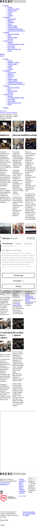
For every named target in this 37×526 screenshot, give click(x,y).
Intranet (2, 54)
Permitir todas (18, 275)
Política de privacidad (29, 512)
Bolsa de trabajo (12, 37)
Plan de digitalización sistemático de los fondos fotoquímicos (30, 298)
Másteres (10, 20)
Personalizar (17, 281)
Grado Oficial (12, 19)
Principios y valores (13, 9)
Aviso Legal (26, 512)
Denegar (18, 286)
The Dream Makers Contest (16, 44)
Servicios (10, 39)
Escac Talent (11, 47)
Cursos (10, 24)
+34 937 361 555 (5, 482)
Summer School (12, 25)
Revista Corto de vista (14, 49)
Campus (10, 12)
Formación (7, 17)
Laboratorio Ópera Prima (15, 29)
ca (2, 56)
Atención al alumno (13, 34)
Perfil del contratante (22, 490)
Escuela (6, 5)
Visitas (10, 14)
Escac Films (11, 46)
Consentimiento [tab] (7, 243)
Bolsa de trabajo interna (17, 304)
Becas (9, 36)
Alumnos (6, 32)
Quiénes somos (12, 10)
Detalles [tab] (18, 243)
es (0, 56)
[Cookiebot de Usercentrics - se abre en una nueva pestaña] (26, 238)
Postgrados (11, 22)
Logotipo (10, 15)
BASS (9, 51)
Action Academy (13, 27)
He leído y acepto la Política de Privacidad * (32, 486)
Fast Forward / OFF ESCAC (16, 31)
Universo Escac (8, 41)
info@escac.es (4, 484)
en (3, 56)
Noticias (10, 42)
